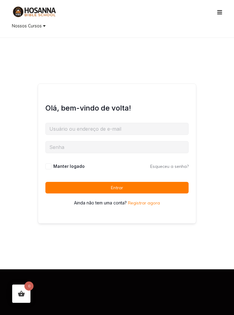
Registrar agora (144, 203)
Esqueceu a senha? (169, 166)
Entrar (117, 187)
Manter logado (69, 166)
